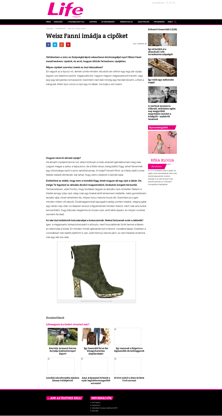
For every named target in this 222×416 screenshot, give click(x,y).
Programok (159, 22)
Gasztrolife (143, 22)
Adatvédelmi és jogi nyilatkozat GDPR (104, 408)
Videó (170, 22)
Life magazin (96, 402)
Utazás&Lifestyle (76, 22)
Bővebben (157, 166)
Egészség (58, 22)
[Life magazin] (65, 9)
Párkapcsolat (126, 22)
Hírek (48, 22)
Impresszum (96, 405)
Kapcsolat (95, 411)
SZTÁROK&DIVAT (108, 22)
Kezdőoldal (49, 28)
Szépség (93, 22)
